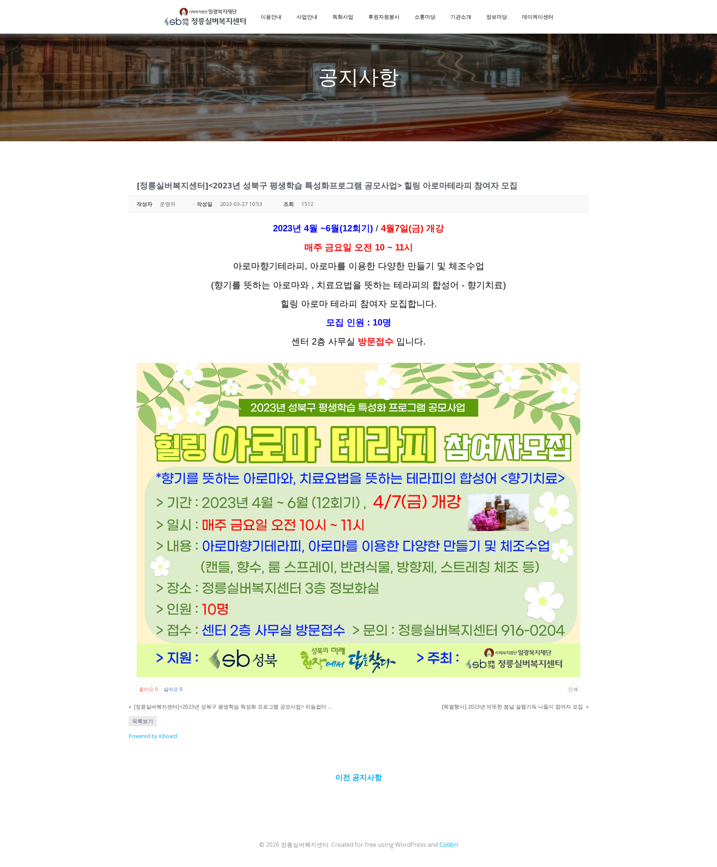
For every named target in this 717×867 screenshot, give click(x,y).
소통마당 (425, 17)
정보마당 (496, 17)
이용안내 (271, 17)
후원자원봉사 (384, 17)
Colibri (449, 844)
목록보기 (142, 721)
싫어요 (173, 689)
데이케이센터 (537, 17)
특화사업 (342, 17)
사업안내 (307, 17)
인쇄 (573, 689)
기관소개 (460, 17)
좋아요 (148, 689)
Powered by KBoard (152, 736)
